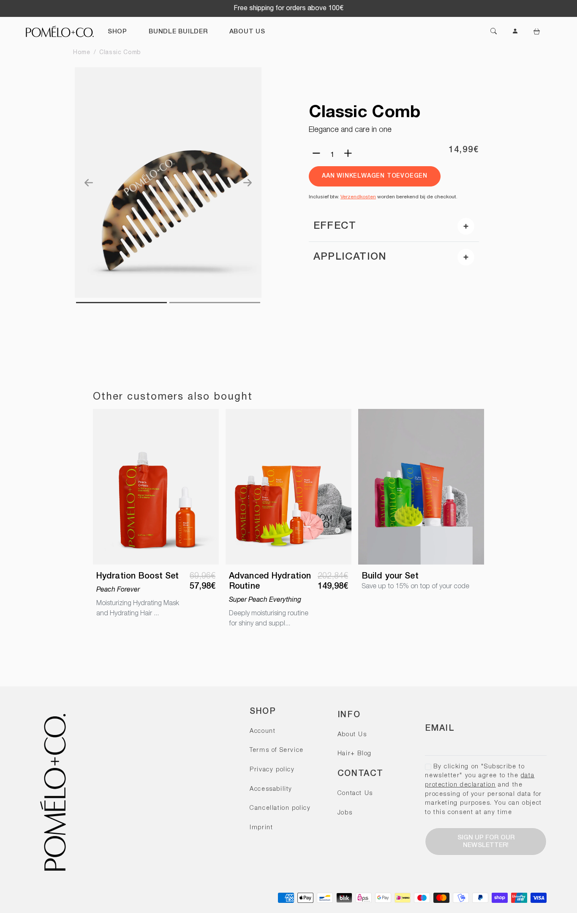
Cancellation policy (280, 808)
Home (81, 52)
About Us (352, 735)
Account (262, 731)
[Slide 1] (214, 302)
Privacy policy (272, 770)
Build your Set (390, 576)
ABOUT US (247, 32)
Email (440, 728)
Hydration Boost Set (137, 576)
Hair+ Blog (354, 754)
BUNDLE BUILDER (178, 32)
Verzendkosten (358, 197)
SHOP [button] (117, 32)
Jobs (344, 813)
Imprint (261, 828)
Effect (334, 226)
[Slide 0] (121, 302)
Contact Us (355, 793)
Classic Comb (120, 52)
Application (349, 257)
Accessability (271, 789)
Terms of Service (277, 750)
